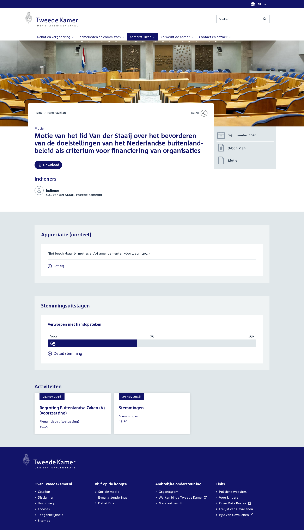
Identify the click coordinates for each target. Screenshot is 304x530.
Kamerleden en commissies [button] (100, 37)
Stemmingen (131, 407)
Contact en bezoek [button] (213, 37)
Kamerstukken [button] (141, 37)
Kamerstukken (56, 112)
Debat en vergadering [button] (54, 37)
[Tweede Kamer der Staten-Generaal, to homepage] (51, 19)
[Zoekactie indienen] (264, 19)
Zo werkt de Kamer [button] (175, 37)
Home (38, 112)
